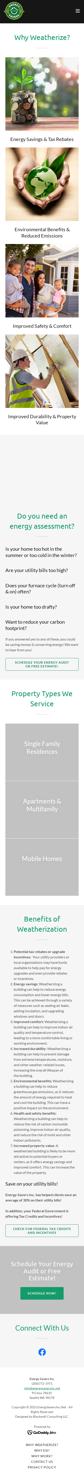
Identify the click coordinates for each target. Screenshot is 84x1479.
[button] (77, 10)
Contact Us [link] (42, 1462)
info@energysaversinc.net (42, 1388)
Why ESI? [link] (42, 1450)
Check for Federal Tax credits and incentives (42, 1231)
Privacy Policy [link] (42, 1467)
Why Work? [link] (42, 1456)
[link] (14, 11)
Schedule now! (42, 1293)
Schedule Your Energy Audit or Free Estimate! (42, 664)
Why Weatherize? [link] (42, 1445)
